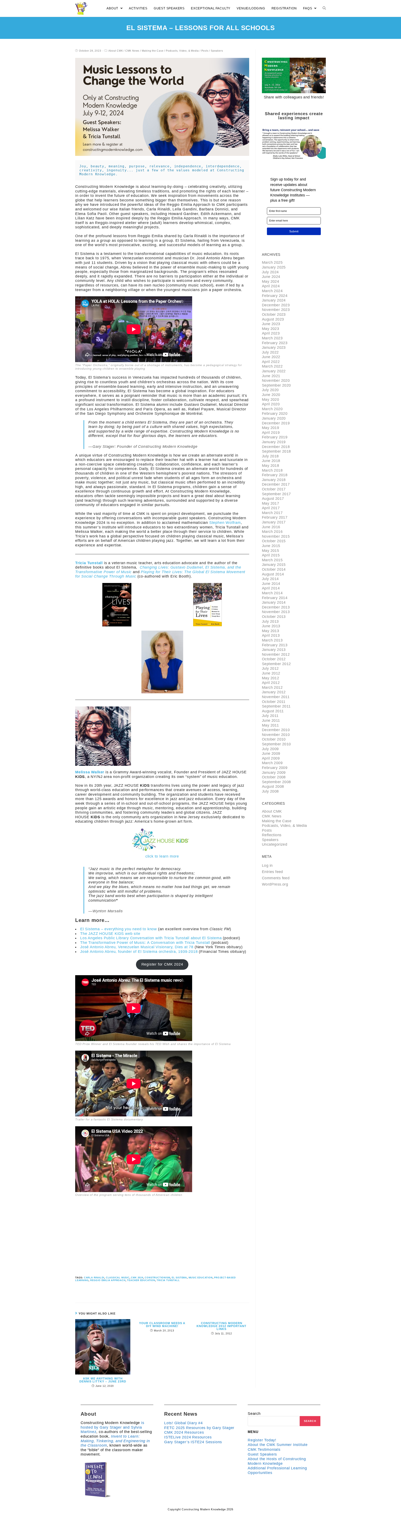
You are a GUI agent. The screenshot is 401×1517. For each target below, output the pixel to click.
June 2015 (271, 546)
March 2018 (272, 470)
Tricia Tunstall (89, 563)
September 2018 (276, 451)
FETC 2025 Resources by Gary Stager (199, 1428)
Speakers (217, 50)
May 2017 (270, 503)
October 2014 (274, 569)
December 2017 (276, 484)
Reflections (271, 835)
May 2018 (270, 465)
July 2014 (270, 579)
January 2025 (274, 267)
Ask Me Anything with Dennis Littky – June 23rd (102, 1380)
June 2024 (271, 277)
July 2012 (270, 668)
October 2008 (274, 777)
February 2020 (274, 413)
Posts (204, 50)
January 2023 (274, 347)
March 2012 (272, 687)
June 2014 (271, 584)
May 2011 (270, 725)
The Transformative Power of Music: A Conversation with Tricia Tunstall (145, 942)
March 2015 (272, 560)
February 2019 (274, 437)
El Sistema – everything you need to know (118, 929)
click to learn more (162, 856)
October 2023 (274, 314)
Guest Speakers (262, 1454)
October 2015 (274, 541)
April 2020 (271, 404)
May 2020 (270, 399)
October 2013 (274, 617)
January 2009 (274, 772)
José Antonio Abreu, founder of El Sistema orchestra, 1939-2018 (139, 951)
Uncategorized (274, 844)
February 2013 (274, 645)
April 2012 (271, 683)
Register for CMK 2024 (162, 964)
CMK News (132, 50)
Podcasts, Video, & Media (182, 50)
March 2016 (272, 531)
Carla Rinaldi (94, 1277)
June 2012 (271, 673)
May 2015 (270, 551)
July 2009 (270, 749)
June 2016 (271, 527)
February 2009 (274, 768)
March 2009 (272, 763)
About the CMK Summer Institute (278, 1445)
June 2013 (271, 626)
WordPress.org (275, 884)
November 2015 (276, 536)
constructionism (157, 1277)
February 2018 (274, 475)
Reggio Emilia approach (108, 1280)
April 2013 (271, 635)
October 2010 (274, 739)
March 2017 (272, 513)
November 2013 (276, 612)
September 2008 (276, 782)
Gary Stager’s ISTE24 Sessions (193, 1442)
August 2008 (273, 786)
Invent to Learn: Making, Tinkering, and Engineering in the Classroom (115, 1440)
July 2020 (270, 390)
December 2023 (276, 305)
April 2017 (271, 508)
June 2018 (271, 461)
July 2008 (270, 791)
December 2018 (276, 447)
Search (254, 1413)
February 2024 (274, 296)
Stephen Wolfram (225, 523)
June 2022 (271, 357)
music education (201, 1277)
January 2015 (274, 565)
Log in (267, 865)
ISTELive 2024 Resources (188, 1437)
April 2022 (271, 362)
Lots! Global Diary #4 (183, 1423)
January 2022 (274, 371)
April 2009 (271, 758)
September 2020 (276, 385)
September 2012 (276, 664)
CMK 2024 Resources (184, 1432)
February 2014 (274, 598)
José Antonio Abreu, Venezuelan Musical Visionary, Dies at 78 (136, 947)
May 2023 (270, 329)
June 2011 (271, 720)
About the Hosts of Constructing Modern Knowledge (277, 1461)
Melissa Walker (89, 772)
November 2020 (276, 380)
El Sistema (179, 1277)
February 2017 (274, 517)
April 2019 (271, 432)
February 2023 (274, 343)
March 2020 (272, 409)
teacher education (141, 1280)
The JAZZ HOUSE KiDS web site (110, 934)
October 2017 (274, 489)
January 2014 (274, 602)
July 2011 (270, 716)
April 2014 (271, 588)
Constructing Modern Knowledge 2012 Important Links (221, 1326)
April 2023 (271, 333)
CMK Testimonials (264, 1449)
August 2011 (273, 711)
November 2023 (276, 310)
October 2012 (274, 659)
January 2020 (274, 418)
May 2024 (270, 281)
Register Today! (262, 1440)
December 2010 (276, 730)
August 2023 (273, 319)
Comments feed (275, 878)
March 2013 (272, 640)
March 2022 (272, 366)
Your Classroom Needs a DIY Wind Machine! (162, 1324)
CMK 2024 (137, 1277)
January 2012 (274, 692)
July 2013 (270, 621)
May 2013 (270, 631)
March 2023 (272, 338)
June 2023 (271, 324)
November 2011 (275, 697)
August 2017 (273, 498)
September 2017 (276, 494)
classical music (117, 1277)
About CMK (115, 50)
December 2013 (276, 607)
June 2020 (271, 395)
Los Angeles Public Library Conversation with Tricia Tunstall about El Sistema (151, 938)
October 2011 (274, 702)
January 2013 (274, 650)
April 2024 (271, 286)
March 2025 (272, 262)
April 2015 (271, 555)
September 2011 (276, 706)
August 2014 (273, 574)
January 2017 (274, 522)
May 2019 (270, 428)
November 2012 (276, 654)
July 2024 (270, 272)
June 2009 (271, 753)
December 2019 (276, 423)
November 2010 (276, 735)
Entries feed (272, 872)
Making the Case (153, 50)
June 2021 (271, 376)
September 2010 (276, 744)
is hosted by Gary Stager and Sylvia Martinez (112, 1427)
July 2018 (270, 456)
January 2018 (274, 480)
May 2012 (270, 678)
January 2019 (274, 442)
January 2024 (274, 300)
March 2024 (272, 291)
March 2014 (272, 593)
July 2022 (270, 352)
